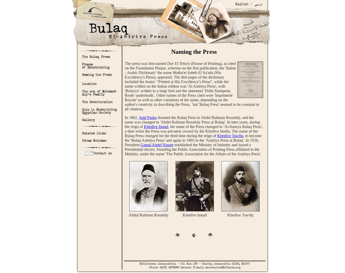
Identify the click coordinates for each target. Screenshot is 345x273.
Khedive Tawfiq (230, 136)
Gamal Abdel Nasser (157, 145)
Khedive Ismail (156, 127)
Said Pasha (148, 117)
